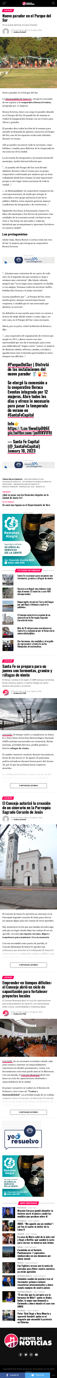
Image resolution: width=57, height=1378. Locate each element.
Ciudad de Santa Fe (12, 482)
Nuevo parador (10, 487)
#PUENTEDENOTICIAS (34, 479)
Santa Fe (41, 487)
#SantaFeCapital (21, 415)
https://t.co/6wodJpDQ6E (29, 428)
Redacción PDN (20, 693)
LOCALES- (7, 734)
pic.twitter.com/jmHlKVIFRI (30, 433)
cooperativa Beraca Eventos (37, 482)
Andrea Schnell (20, 32)
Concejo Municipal (30, 1074)
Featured (7, 484)
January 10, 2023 (21, 451)
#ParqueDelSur (20, 364)
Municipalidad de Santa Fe (18, 98)
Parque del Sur (27, 487)
